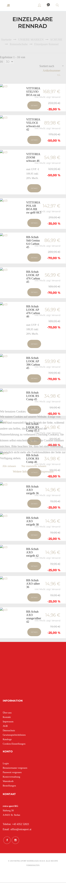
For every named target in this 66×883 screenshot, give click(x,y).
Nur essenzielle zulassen (33, 466)
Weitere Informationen (26, 471)
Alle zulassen (9, 466)
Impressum (47, 471)
